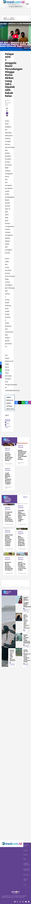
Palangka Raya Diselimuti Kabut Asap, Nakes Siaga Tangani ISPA (22, 516)
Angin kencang (25, 664)
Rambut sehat (25, 610)
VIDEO (12, 18)
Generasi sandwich (12, 664)
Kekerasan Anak (8, 426)
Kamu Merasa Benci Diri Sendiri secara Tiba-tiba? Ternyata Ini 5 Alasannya (26, 621)
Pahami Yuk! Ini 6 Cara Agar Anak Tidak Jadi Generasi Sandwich (12, 655)
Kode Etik (26, 874)
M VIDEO (11, 6)
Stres (24, 631)
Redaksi (25, 854)
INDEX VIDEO (18, 6)
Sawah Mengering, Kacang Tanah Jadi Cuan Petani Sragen (22, 566)
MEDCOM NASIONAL (9, 19)
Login (27, 3)
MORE (25, 497)
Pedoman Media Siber (26, 864)
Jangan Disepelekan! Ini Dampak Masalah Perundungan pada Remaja (22, 454)
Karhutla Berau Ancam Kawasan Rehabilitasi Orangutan (9, 566)
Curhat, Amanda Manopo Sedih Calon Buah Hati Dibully (9, 456)
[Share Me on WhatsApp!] (23, 402)
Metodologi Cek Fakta (26, 869)
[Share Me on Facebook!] (16, 402)
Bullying (7, 423)
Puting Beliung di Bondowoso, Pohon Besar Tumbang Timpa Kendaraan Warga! (27, 655)
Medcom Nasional (7, 420)
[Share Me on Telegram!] (26, 402)
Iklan (24, 859)
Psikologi (25, 646)
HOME (5, 18)
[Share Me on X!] (19, 402)
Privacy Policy (25, 879)
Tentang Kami (25, 845)
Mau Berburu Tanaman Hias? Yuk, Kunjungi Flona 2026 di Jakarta (21, 541)
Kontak (25, 850)
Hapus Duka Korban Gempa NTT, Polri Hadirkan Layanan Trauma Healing (9, 540)
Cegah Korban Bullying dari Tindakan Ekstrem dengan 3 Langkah (8, 478)
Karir (24, 884)
